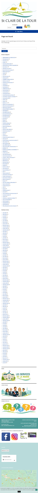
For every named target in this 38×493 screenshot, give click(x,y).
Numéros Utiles (5, 166)
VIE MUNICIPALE (6, 202)
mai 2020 (4, 325)
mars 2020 (5, 328)
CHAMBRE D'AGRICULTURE (8, 79)
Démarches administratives (8, 105)
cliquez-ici (33, 489)
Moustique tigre (6, 162)
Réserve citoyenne (6, 179)
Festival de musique (6, 130)
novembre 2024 (5, 244)
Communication (6, 90)
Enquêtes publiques (6, 123)
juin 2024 (4, 251)
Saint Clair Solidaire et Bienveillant (9, 182)
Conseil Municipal (6, 93)
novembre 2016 (5, 359)
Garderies (4, 135)
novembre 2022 (5, 281)
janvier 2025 (5, 240)
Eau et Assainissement (7, 113)
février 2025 (5, 239)
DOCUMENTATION (6, 112)
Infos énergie (5, 141)
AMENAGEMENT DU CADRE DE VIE (9, 57)
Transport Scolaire (6, 194)
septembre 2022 (6, 284)
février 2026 (5, 222)
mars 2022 (5, 293)
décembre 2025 (5, 225)
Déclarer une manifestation (8, 104)
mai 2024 (4, 253)
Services (4, 188)
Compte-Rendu (5, 91)
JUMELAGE (4, 151)
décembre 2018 (5, 345)
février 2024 (5, 258)
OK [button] (36, 489)
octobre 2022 (5, 283)
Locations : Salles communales (8, 157)
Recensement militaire (7, 177)
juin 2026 (4, 215)
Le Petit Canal (5, 152)
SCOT (4, 187)
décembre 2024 (5, 242)
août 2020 (4, 322)
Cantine (4, 73)
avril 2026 (4, 219)
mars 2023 (5, 275)
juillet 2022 (5, 287)
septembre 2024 (6, 247)
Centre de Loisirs (6, 76)
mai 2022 (4, 290)
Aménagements (6, 59)
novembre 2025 (5, 226)
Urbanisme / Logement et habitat (9, 198)
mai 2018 (4, 354)
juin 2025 (4, 234)
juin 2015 (4, 362)
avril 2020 (4, 326)
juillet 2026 (5, 214)
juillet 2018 (5, 351)
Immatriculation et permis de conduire (10, 140)
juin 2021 (4, 308)
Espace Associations (6, 126)
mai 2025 (4, 236)
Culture (4, 101)
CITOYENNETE (5, 85)
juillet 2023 (5, 269)
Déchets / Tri (5, 102)
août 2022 (4, 286)
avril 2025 (4, 237)
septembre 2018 (6, 348)
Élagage (4, 120)
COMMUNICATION (6, 88)
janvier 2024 (5, 259)
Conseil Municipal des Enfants (8, 95)
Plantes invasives (6, 173)
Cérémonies (5, 77)
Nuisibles (4, 165)
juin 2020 (4, 323)
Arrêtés (4, 62)
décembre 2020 (5, 315)
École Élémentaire (6, 115)
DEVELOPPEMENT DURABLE (8, 109)
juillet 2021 (5, 306)
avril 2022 (4, 292)
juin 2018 (4, 353)
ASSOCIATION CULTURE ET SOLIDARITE (10, 65)
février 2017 (5, 358)
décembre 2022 (5, 279)
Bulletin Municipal (6, 71)
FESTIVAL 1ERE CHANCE (7, 129)
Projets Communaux (6, 176)
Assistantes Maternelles (7, 63)
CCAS (4, 74)
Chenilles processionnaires (8, 82)
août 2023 (4, 267)
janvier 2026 (5, 223)
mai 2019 (4, 339)
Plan (3, 171)
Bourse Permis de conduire (8, 70)
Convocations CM (6, 98)
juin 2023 (4, 270)
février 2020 (5, 329)
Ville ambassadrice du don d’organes (9, 205)
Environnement (5, 124)
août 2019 (4, 336)
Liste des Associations (7, 155)
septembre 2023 (6, 265)
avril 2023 (4, 273)
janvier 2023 (5, 278)
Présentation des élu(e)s (7, 174)
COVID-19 (4, 99)
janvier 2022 (5, 297)
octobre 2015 (5, 361)
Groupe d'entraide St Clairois (8, 137)
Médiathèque (5, 160)
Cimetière (4, 84)
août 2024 (4, 248)
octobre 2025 (5, 228)
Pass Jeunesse (5, 168)
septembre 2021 (6, 303)
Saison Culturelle (6, 183)
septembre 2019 (6, 334)
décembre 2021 (5, 298)
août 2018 (4, 350)
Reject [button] (19, 491)
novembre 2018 (5, 347)
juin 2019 (4, 337)
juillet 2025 (5, 233)
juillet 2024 (5, 250)
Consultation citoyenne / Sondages (9, 96)
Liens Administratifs (6, 154)
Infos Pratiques (5, 143)
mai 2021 (4, 309)
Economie (4, 118)
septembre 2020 (6, 320)
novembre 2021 (5, 300)
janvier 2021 (5, 314)
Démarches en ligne (6, 107)
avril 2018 (4, 356)
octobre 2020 (5, 318)
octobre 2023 (5, 264)
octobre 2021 (5, 301)
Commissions (5, 87)
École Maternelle (6, 116)
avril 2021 (4, 311)
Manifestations (5, 159)
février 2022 (5, 295)
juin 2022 (4, 289)
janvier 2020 (5, 331)
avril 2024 (4, 254)
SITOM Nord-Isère (6, 190)
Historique (5, 138)
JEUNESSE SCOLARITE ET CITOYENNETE (10, 149)
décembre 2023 (5, 261)
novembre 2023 (5, 262)
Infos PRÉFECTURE (6, 144)
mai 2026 (4, 217)
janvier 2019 (5, 343)
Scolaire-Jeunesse (6, 185)
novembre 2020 (5, 317)
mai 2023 (4, 272)
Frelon (4, 134)
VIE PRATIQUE (5, 204)
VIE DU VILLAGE (5, 201)
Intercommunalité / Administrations (9, 146)
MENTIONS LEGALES (4, 454)
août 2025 (4, 231)
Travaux (4, 196)
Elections (4, 121)
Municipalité (5, 163)
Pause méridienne (6, 169)
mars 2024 (5, 256)
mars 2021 (5, 312)
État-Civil (4, 127)
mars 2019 (5, 342)
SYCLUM (4, 191)
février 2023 (5, 276)
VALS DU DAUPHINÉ (6, 199)
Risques (4, 180)
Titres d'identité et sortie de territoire (10, 193)
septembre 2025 (6, 229)
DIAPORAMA (5, 110)
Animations (5, 60)
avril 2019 (4, 340)
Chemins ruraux (6, 80)
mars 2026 (5, 220)
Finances (4, 132)
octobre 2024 (5, 245)
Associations (5, 66)
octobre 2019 (5, 333)
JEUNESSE (4, 148)
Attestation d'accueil (6, 68)
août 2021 (4, 304)
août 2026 (4, 212)
